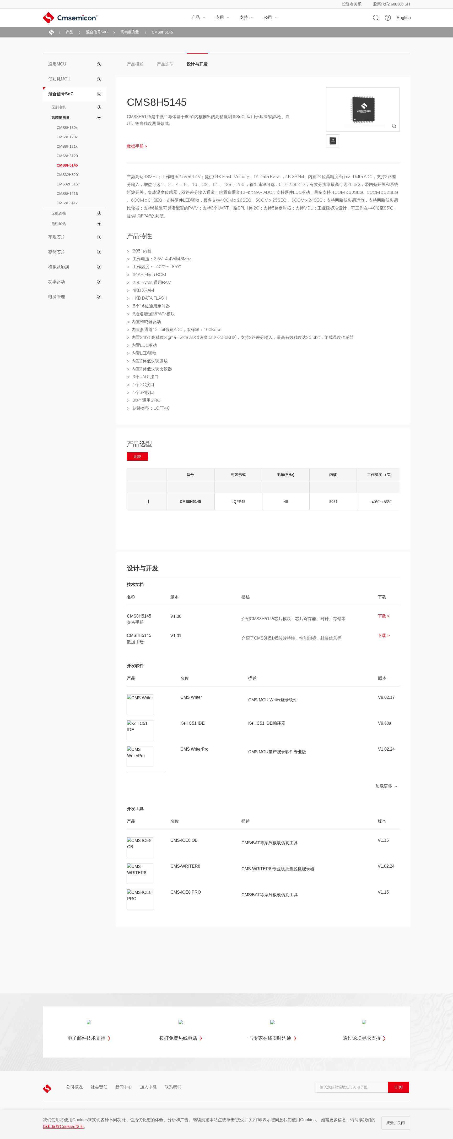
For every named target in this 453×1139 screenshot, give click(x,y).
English (404, 18)
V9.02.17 (386, 697)
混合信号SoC (97, 32)
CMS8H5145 (162, 32)
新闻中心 (123, 1087)
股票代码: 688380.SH (391, 4)
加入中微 (148, 1087)
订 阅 (398, 1087)
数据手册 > (137, 146)
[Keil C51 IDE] (140, 730)
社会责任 (99, 1087)
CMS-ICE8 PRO (185, 892)
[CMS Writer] (140, 705)
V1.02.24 (386, 749)
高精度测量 (130, 32)
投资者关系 (352, 4)
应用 (222, 17)
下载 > (384, 616)
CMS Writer (191, 697)
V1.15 (383, 840)
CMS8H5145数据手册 (139, 638)
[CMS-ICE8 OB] (140, 848)
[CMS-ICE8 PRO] (140, 899)
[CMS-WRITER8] (140, 873)
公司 (271, 17)
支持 (247, 17)
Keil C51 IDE (192, 723)
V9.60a (384, 723)
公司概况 (74, 1087)
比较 (137, 456)
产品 (198, 17)
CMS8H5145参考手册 (139, 619)
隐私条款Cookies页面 (63, 1126)
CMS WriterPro (194, 749)
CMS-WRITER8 (185, 866)
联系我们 (173, 1087)
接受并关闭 (395, 1123)
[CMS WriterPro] (140, 756)
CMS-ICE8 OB (184, 840)
